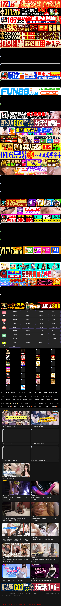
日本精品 (28, 315)
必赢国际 (3, 396)
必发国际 (19, 399)
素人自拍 (54, 315)
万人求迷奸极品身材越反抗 (10, 460)
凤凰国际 (8, 396)
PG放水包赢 (14, 396)
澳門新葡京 (37, 399)
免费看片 (47, 403)
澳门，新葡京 (40, 403)
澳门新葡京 (25, 399)
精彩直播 (26, 396)
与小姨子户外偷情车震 (37, 426)
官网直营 (18, 392)
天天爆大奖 (27, 403)
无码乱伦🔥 (15, 403)
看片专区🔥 (29, 406)
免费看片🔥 (49, 399)
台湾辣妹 (15, 319)
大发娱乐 (31, 399)
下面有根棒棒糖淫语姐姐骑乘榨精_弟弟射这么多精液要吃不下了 (44, 560)
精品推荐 (15, 311)
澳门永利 (24, 392)
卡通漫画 (15, 334)
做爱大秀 (52, 403)
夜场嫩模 (14, 399)
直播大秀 (58, 403)
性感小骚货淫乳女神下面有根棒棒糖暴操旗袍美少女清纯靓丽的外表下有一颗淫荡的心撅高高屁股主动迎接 (16, 540)
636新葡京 (56, 399)
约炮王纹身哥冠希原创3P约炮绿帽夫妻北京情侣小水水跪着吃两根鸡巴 (16, 560)
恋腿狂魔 (54, 327)
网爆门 (54, 334)
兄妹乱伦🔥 (22, 406)
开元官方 (22, 403)
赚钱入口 (36, 406)
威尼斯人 (3, 392)
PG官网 (7, 392)
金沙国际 (34, 403)
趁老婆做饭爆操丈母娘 (9, 426)
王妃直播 (47, 396)
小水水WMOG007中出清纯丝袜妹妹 (41, 580)
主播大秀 (42, 396)
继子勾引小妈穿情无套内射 (10, 443)
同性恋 (54, 338)
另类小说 (15, 346)
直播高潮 (20, 396)
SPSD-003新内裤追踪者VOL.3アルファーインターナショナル (16, 498)
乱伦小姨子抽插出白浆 (9, 478)
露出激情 (28, 334)
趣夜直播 (8, 399)
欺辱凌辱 (15, 323)
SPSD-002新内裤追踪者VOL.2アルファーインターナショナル (44, 498)
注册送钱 (34, 392)
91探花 (28, 323)
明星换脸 (28, 330)
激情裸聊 (3, 403)
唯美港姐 (41, 319)
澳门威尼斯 (3, 406)
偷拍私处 (3, 399)
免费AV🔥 (48, 406)
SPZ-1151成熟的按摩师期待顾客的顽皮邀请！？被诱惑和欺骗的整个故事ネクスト (16, 519)
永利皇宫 (43, 399)
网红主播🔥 (54, 406)
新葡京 (50, 392)
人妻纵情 (41, 342)
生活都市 (15, 342)
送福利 (45, 392)
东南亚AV (54, 319)
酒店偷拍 (36, 396)
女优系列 (28, 327)
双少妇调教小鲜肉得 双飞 (38, 460)
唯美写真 (41, 334)
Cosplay (41, 315)
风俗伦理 (54, 342)
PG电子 (29, 392)
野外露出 (54, 323)
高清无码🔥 (41, 406)
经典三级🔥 (9, 406)
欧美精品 (41, 311)
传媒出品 (15, 338)
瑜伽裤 (41, 330)
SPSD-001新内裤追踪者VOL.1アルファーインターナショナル (44, 519)
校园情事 (28, 342)
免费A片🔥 (16, 406)
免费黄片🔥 (8, 403)
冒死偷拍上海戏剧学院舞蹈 (38, 443)
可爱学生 (41, 327)
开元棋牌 (13, 392)
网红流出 (41, 323)
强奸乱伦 (28, 311)
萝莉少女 (54, 311)
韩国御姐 (28, 319)
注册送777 (40, 392)
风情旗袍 (15, 330)
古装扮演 (15, 327)
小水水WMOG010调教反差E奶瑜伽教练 (13, 580)
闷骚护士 (54, 330)
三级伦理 (15, 315)
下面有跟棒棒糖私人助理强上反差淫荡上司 (42, 539)
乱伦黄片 (53, 396)
